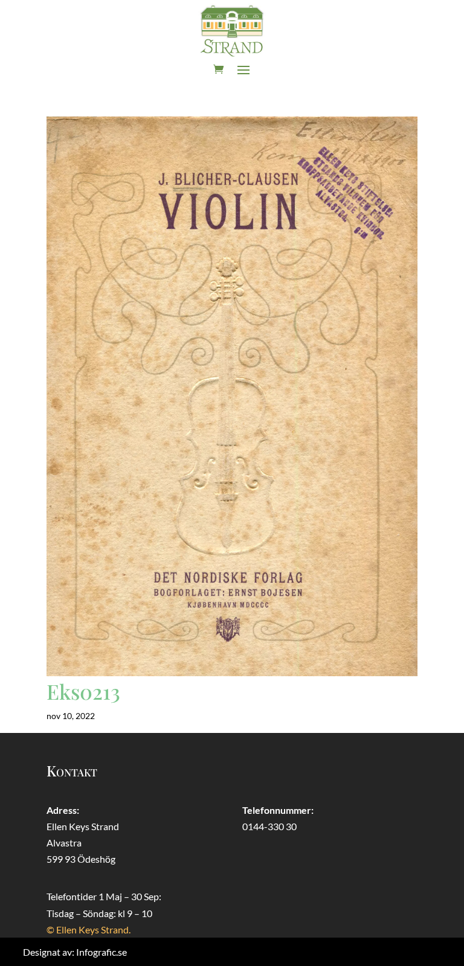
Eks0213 (83, 691)
